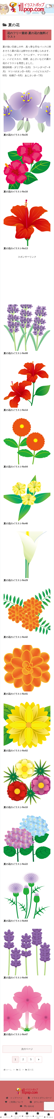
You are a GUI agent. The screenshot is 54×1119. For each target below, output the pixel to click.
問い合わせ (28, 1106)
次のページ (27, 1049)
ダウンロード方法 (41, 1102)
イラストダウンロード (41, 1098)
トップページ (15, 1098)
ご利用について (15, 1102)
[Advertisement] (27, 276)
